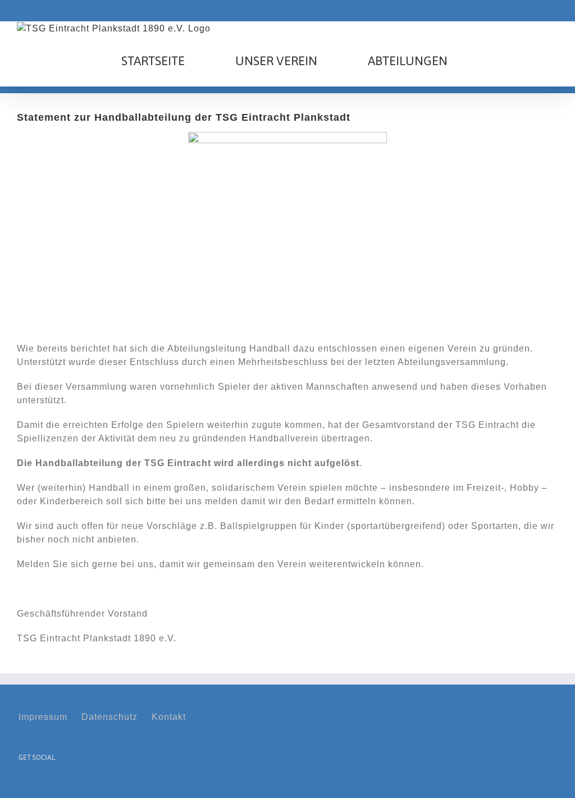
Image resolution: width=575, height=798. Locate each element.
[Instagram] (39, 785)
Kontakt (169, 717)
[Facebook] (22, 785)
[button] (503, 60)
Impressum (43, 717)
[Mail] (56, 785)
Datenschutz (109, 717)
